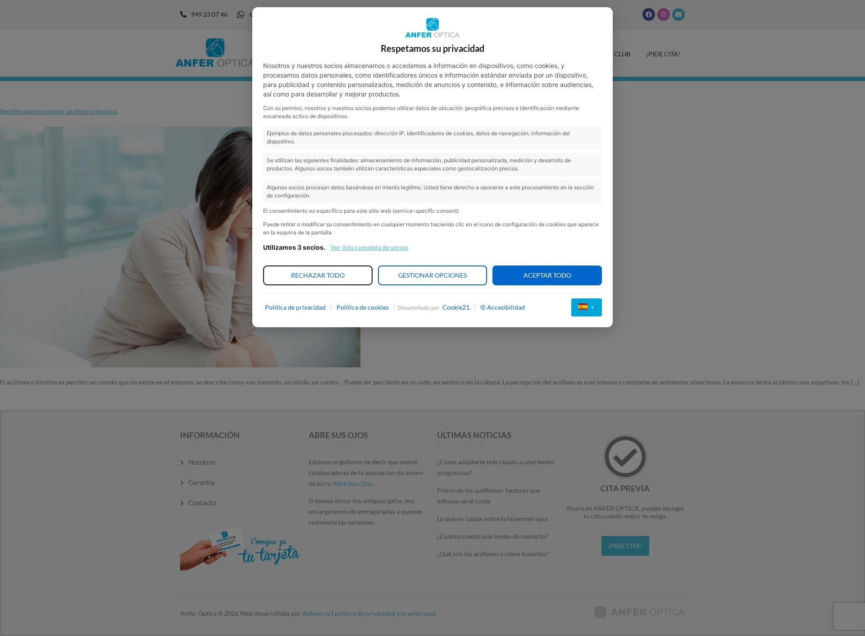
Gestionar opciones (432, 275)
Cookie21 (455, 307)
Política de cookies (363, 307)
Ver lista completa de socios (369, 247)
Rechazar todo (318, 275)
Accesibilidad (506, 307)
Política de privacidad (295, 307)
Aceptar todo (547, 275)
